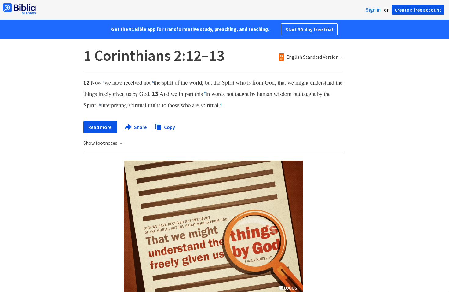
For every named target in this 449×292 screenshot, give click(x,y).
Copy (169, 127)
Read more (100, 127)
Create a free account (418, 10)
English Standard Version (312, 57)
